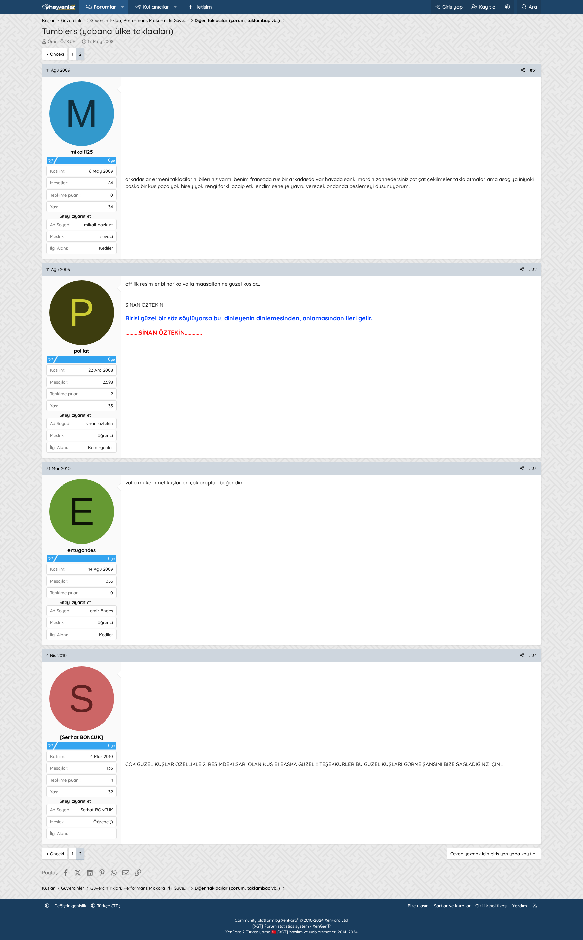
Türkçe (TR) (107, 905)
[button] (122, 7)
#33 (533, 468)
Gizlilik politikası (491, 905)
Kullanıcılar (156, 7)
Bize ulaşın (418, 905)
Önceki (57, 54)
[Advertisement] (327, 128)
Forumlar (105, 7)
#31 (533, 70)
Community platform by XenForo (291, 920)
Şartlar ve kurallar (452, 905)
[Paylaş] (522, 70)
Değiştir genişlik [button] (70, 905)
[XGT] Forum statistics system (291, 926)
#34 (533, 655)
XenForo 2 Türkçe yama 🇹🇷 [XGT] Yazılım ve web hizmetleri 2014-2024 (291, 931)
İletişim (203, 7)
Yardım (519, 905)
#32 (533, 269)
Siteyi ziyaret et (75, 216)
